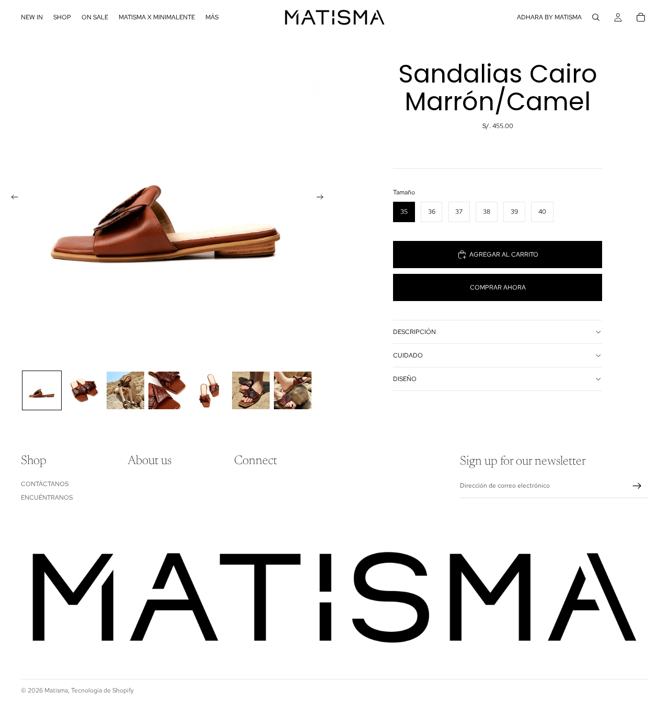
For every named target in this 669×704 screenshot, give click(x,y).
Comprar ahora (498, 287)
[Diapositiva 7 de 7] (293, 390)
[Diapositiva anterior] (11, 198)
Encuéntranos (47, 498)
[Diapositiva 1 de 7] (42, 390)
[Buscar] (595, 17)
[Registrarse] (637, 486)
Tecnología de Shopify (102, 690)
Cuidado (408, 355)
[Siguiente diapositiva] (323, 198)
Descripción (414, 332)
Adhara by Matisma (549, 17)
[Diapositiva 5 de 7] (209, 390)
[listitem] (212, 17)
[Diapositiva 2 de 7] (83, 390)
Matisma (56, 690)
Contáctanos (44, 484)
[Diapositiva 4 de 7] (167, 390)
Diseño (405, 379)
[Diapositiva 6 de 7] (251, 390)
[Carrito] (640, 17)
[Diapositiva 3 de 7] (125, 390)
